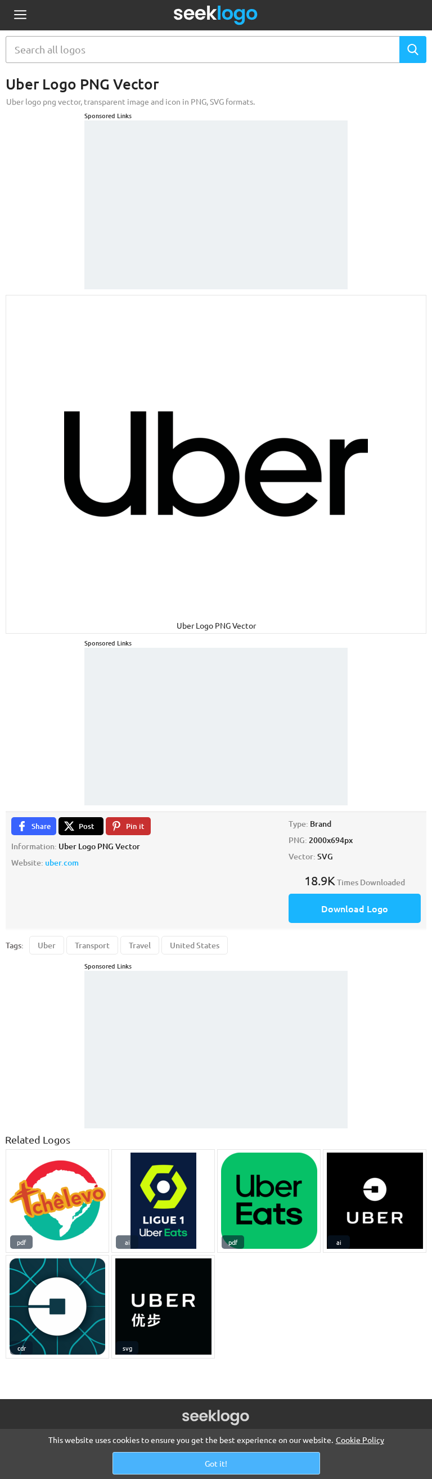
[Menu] (20, 15)
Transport (92, 945)
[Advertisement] (216, 190)
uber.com (62, 862)
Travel (140, 945)
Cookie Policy (360, 1440)
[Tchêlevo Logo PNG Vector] (57, 1201)
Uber (47, 945)
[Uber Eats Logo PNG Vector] (269, 1201)
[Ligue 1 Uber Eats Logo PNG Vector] (163, 1201)
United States (194, 945)
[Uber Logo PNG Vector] (374, 1201)
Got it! (216, 1463)
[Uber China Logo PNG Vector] (163, 1307)
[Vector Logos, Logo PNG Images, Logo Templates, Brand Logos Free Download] (216, 15)
